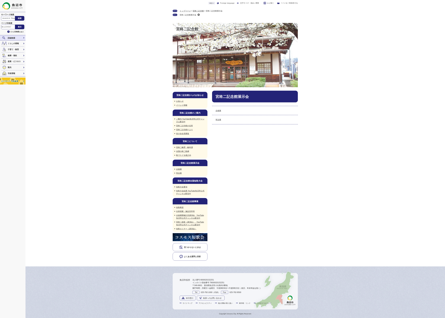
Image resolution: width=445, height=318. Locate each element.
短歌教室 (180, 207)
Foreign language (227, 3)
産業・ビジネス (14, 61)
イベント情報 (181, 105)
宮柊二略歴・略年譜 (184, 147)
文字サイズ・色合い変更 (249, 3)
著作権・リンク (244, 303)
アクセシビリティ (205, 303)
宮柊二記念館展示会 (188, 15)
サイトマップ (187, 303)
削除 (198, 15)
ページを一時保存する (289, 3)
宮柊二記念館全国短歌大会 (190, 181)
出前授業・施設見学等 (185, 211)
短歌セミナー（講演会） (186, 229)
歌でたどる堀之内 (183, 155)
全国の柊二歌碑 (182, 151)
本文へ (212, 3)
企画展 (218, 111)
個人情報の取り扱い (225, 303)
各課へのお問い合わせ (212, 298)
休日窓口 (189, 298)
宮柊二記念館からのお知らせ (190, 95)
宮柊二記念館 (198, 11)
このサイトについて (264, 303)
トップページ (185, 11)
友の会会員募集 (182, 134)
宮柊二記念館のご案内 (190, 113)
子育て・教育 (13, 49)
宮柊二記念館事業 (190, 201)
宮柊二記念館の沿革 (184, 126)
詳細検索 (11, 38)
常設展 (218, 120)
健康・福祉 (12, 55)
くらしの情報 (13, 43)
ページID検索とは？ (17, 31)
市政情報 (11, 73)
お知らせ (180, 101)
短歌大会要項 (181, 187)
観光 (9, 67)
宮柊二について (190, 141)
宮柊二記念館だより (184, 130)
